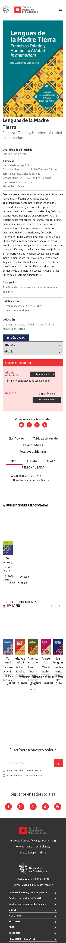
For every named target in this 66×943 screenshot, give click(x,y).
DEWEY (51, 461)
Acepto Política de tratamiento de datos (25, 770)
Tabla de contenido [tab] (45, 438)
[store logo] (20, 9)
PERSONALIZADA (33, 467)
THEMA (32, 461)
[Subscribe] (58, 763)
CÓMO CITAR (17, 337)
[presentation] (59, 606)
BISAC (14, 461)
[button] (31, 689)
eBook (8, 351)
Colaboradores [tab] (33, 445)
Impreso (9, 344)
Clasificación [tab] (16, 438)
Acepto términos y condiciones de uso (24, 776)
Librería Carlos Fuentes (46, 400)
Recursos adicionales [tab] (33, 451)
